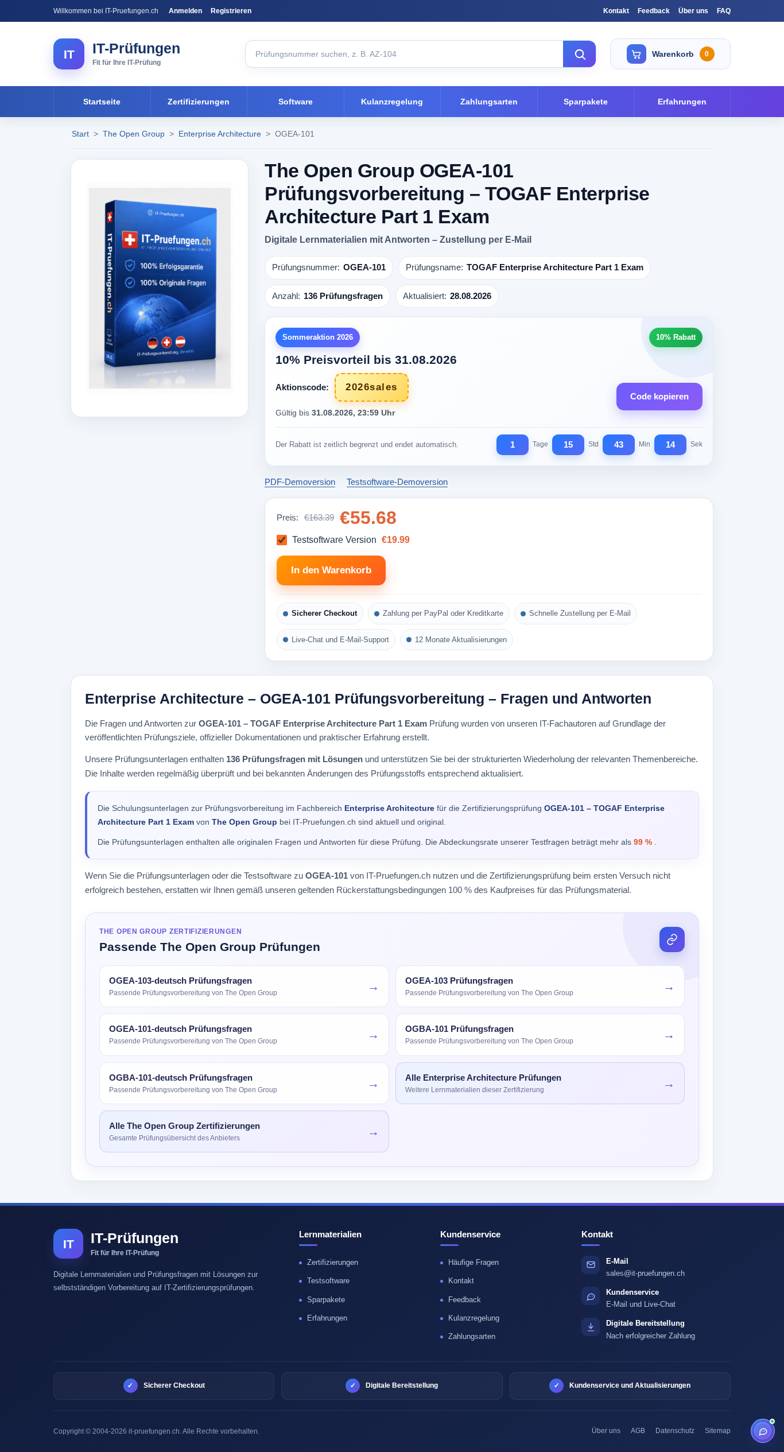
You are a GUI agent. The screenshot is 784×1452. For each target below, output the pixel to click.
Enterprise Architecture (220, 133)
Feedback (654, 11)
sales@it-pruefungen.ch (645, 1273)
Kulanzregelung (392, 101)
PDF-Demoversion (300, 482)
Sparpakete (586, 101)
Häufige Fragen (473, 1262)
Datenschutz (674, 1431)
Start (80, 133)
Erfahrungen (682, 101)
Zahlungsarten (489, 101)
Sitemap (718, 1431)
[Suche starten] (579, 54)
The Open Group (135, 133)
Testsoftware (328, 1280)
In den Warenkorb (331, 570)
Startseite (102, 101)
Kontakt (616, 11)
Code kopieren (659, 396)
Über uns (693, 11)
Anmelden (185, 11)
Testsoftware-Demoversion (397, 482)
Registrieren (231, 11)
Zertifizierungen (199, 101)
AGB (638, 1431)
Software (295, 101)
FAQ (724, 11)
